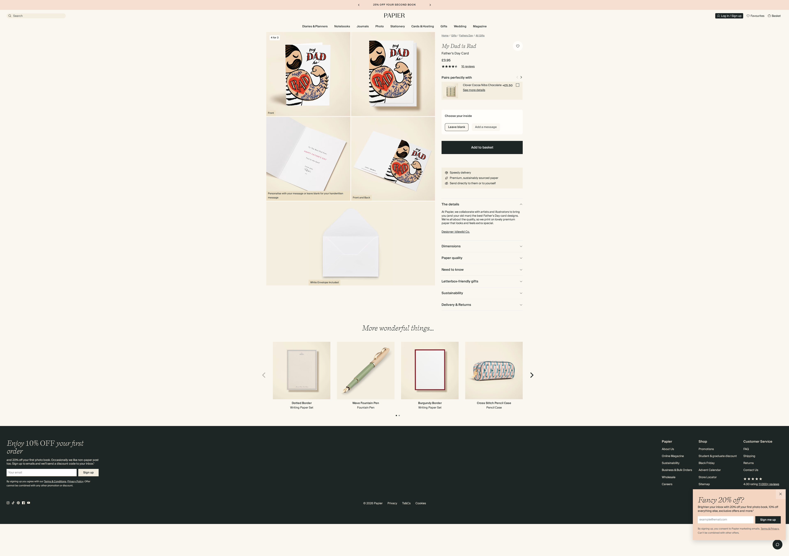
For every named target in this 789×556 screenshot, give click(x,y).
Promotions (706, 449)
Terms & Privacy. (770, 529)
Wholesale (668, 477)
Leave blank (456, 127)
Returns (748, 463)
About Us (668, 449)
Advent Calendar (710, 470)
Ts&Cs (406, 503)
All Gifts (480, 36)
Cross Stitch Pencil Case (494, 403)
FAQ (746, 449)
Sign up (88, 472)
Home (445, 36)
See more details (474, 90)
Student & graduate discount (718, 456)
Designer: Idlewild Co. (456, 232)
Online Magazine (673, 456)
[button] (781, 494)
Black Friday (707, 463)
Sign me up (768, 519)
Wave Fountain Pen (365, 403)
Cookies (420, 503)
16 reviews (468, 66)
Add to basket (482, 147)
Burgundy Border (430, 403)
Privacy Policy (75, 481)
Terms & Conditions (55, 481)
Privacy (392, 503)
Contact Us (750, 470)
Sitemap (704, 484)
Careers (667, 484)
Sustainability (670, 463)
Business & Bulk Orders (677, 470)
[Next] (531, 375)
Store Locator (708, 477)
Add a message (486, 127)
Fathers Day (466, 36)
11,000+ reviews (769, 484)
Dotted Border (302, 403)
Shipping (749, 456)
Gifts (454, 36)
